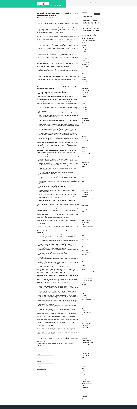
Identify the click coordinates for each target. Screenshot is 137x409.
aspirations (44, 328)
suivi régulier (75, 332)
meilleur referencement (87, 278)
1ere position (84, 136)
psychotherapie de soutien (87, 336)
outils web (84, 301)
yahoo (83, 398)
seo (83, 359)
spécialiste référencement (87, 383)
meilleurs (84, 282)
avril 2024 (84, 105)
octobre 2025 (85, 66)
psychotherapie (85, 331)
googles (83, 263)
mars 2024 (84, 107)
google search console (87, 259)
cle (82, 179)
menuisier (84, 284)
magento (84, 269)
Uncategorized (85, 387)
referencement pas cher (87, 351)
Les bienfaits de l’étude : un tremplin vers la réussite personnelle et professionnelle (55, 337)
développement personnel (48, 331)
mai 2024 (84, 103)
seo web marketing (86, 362)
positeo (83, 310)
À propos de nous (89, 2)
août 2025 (84, 71)
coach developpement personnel (61, 328)
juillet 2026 (84, 47)
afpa (83, 138)
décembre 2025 (85, 62)
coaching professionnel (87, 190)
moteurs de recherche (87, 289)
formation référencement (87, 226)
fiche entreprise (85, 222)
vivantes (84, 389)
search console (85, 355)
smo (83, 372)
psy (83, 316)
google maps (85, 250)
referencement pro (86, 353)
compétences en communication (44, 329)
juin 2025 (84, 75)
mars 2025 (84, 81)
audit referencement (86, 170)
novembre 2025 (85, 64)
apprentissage (85, 164)
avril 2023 (84, 131)
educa (83, 207)
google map (84, 248)
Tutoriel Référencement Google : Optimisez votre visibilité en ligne (89, 34)
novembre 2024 (85, 90)
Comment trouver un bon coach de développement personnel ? (53, 92)
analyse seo (84, 147)
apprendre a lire (85, 160)
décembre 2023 (85, 114)
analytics (84, 149)
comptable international (87, 198)
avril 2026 (84, 54)
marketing (84, 274)
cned (83, 183)
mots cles (84, 291)
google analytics (85, 243)
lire (82, 267)
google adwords (85, 241)
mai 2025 (84, 77)
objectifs (44, 332)
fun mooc (84, 233)
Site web (39, 361)
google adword (85, 239)
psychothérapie (85, 334)
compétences (72, 328)
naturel (83, 293)
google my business (86, 252)
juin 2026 (84, 49)
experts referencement (87, 220)
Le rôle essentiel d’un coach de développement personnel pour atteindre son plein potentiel (59, 338)
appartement (85, 155)
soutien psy (84, 379)
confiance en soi (55, 329)
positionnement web (86, 312)
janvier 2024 (84, 111)
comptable (84, 196)
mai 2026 (84, 51)
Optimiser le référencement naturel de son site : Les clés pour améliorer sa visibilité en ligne (90, 24)
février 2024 (84, 109)
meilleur (84, 276)
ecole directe (85, 205)
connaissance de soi (63, 329)
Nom (38, 354)
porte (83, 308)
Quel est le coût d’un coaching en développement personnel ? (52, 93)
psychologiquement (86, 323)
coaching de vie (85, 186)
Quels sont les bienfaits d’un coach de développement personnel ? (53, 91)
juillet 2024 (84, 99)
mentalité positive (73, 331)
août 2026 (84, 45)
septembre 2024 (85, 94)
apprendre (84, 158)
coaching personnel (86, 188)
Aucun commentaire (48, 17)
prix (83, 314)
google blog (84, 246)
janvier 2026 (84, 60)
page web (84, 304)
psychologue (85, 325)
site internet (84, 366)
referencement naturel (87, 349)
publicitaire (84, 338)
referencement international (88, 344)
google (83, 237)
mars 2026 (84, 56)
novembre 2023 (85, 116)
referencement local (86, 347)
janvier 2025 (84, 86)
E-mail (39, 358)
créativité (70, 329)
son (83, 377)
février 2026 (84, 58)
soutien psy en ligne (86, 381)
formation (84, 224)
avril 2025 (84, 79)
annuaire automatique (86, 153)
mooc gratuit (85, 286)
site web (84, 368)
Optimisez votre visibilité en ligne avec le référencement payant (90, 31)
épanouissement (57, 331)
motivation (39, 332)
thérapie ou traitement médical (47, 333)
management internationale (88, 271)
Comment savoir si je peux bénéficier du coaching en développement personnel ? (56, 96)
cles (83, 181)
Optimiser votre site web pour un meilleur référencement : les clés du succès (91, 19)
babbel (83, 173)
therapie (84, 385)
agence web (84, 143)
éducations (84, 209)
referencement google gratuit (88, 342)
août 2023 (84, 122)
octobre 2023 (85, 118)
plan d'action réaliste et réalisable (53, 332)
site (83, 364)
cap (83, 177)
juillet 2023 (84, 124)
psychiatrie (84, 319)
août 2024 (84, 96)
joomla (83, 265)
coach (52, 328)
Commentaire (40, 345)
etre (83, 213)
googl (83, 235)
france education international (88, 231)
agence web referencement (88, 145)
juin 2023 (84, 126)
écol (83, 203)
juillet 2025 (84, 73)
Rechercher (84, 12)
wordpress (84, 396)
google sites (84, 261)
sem (83, 357)
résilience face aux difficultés (67, 332)
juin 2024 (84, 101)
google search (85, 256)
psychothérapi (85, 329)
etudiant (84, 216)
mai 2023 (84, 129)
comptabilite (85, 192)
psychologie (84, 321)
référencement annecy (87, 340)
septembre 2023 (85, 120)
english (83, 211)
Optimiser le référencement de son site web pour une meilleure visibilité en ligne (90, 28)
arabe (83, 166)
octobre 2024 (85, 92)
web (83, 392)
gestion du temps (65, 331)
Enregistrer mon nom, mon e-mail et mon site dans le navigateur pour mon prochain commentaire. (58, 366)
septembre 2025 (85, 69)
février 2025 (84, 84)
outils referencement (86, 299)
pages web (84, 306)
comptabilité (85, 194)
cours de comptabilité (86, 201)
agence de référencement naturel (89, 140)
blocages (49, 328)
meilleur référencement (87, 280)
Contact (97, 2)
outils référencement (86, 297)
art (82, 168)
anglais (83, 151)
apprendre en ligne (86, 162)
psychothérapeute (86, 327)
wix (82, 394)
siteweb (83, 370)
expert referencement (87, 218)
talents (38, 333)
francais (84, 228)
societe (83, 374)
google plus (84, 254)
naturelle (84, 295)
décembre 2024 (85, 88)
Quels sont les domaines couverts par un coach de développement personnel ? (56, 95)
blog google (84, 175)
